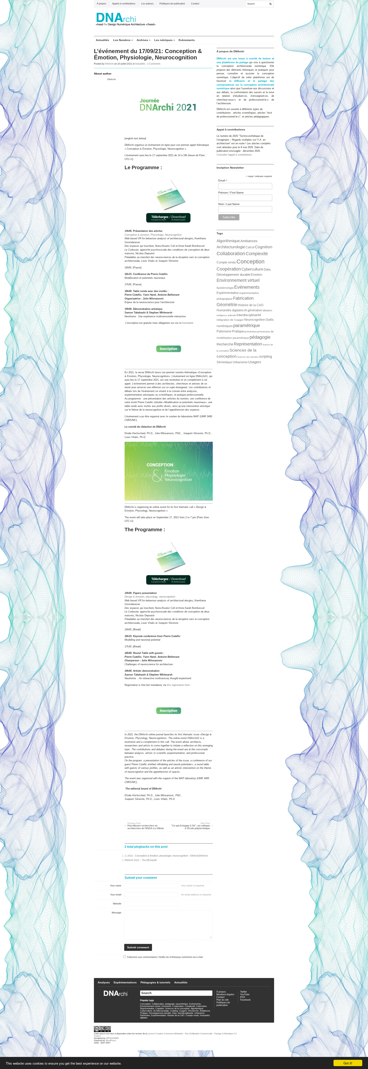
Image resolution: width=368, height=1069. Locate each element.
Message (116, 912)
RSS (242, 997)
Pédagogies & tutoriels (155, 982)
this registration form (178, 685)
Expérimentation (228, 292)
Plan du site (222, 999)
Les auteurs (147, 3)
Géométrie (227, 304)
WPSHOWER (112, 1038)
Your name (115, 885)
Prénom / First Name (231, 192)
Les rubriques (163, 40)
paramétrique (246, 325)
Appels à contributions (123, 3)
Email (222, 180)
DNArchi (109, 63)
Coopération (229, 268)
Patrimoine (224, 331)
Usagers (254, 362)
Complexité (257, 253)
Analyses (104, 982)
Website (117, 903)
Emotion (256, 274)
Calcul (250, 247)
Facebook (245, 999)
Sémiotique (224, 362)
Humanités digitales (230, 310)
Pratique (238, 331)
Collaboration (231, 253)
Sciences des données (248, 357)
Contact (195, 3)
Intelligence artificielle (226, 315)
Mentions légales (225, 994)
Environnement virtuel (238, 280)
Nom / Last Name (229, 204)
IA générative (253, 310)
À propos (101, 3)
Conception (250, 261)
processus (250, 331)
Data (267, 269)
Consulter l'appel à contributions (234, 154)
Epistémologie (225, 287)
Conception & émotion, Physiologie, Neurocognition (153, 234)
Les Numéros (122, 40)
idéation (267, 310)
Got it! (347, 1063)
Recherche (225, 344)
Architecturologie (231, 247)
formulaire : (188, 322)
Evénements (187, 40)
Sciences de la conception (177, 1008)
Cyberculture (252, 269)
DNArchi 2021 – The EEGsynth (141, 860)
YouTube (245, 994)
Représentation (248, 344)
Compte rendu (226, 262)
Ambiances (248, 241)
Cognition (263, 247)
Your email (115, 894)
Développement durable (233, 274)
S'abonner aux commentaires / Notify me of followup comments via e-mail (165, 957)
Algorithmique (228, 241)
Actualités (102, 40)
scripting (265, 356)
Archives (142, 40)
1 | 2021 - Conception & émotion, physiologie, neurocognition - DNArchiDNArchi (166, 855)
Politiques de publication (172, 3)
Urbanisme (240, 362)
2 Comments (153, 63)
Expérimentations (125, 982)
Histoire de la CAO (250, 305)
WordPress (111, 1040)
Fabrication (243, 298)
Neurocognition (254, 319)
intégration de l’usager (230, 319)
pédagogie (260, 337)
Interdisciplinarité (249, 315)
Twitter (243, 991)
